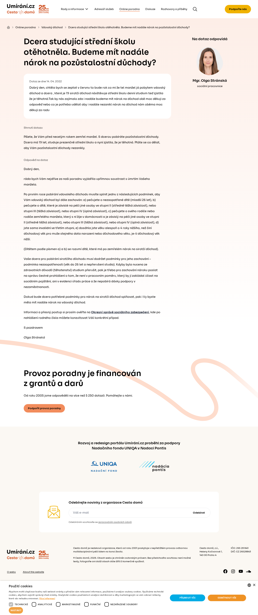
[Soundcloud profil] (248, 571)
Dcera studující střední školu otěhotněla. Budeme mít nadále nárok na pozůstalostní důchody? (129, 27)
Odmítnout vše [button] (227, 597)
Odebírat (199, 512)
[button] (86, 610)
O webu (11, 572)
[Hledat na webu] (195, 9)
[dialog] (129, 598)
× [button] (254, 585)
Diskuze (150, 9)
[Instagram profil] (233, 571)
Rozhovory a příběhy (174, 9)
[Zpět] (21, 9)
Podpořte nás (238, 9)
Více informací (47, 598)
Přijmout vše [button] (188, 597)
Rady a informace (72, 9)
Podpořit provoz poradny (44, 408)
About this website (33, 572)
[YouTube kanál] (240, 571)
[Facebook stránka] (225, 571)
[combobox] (249, 585)
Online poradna (129, 9)
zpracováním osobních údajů (115, 522)
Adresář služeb (104, 9)
